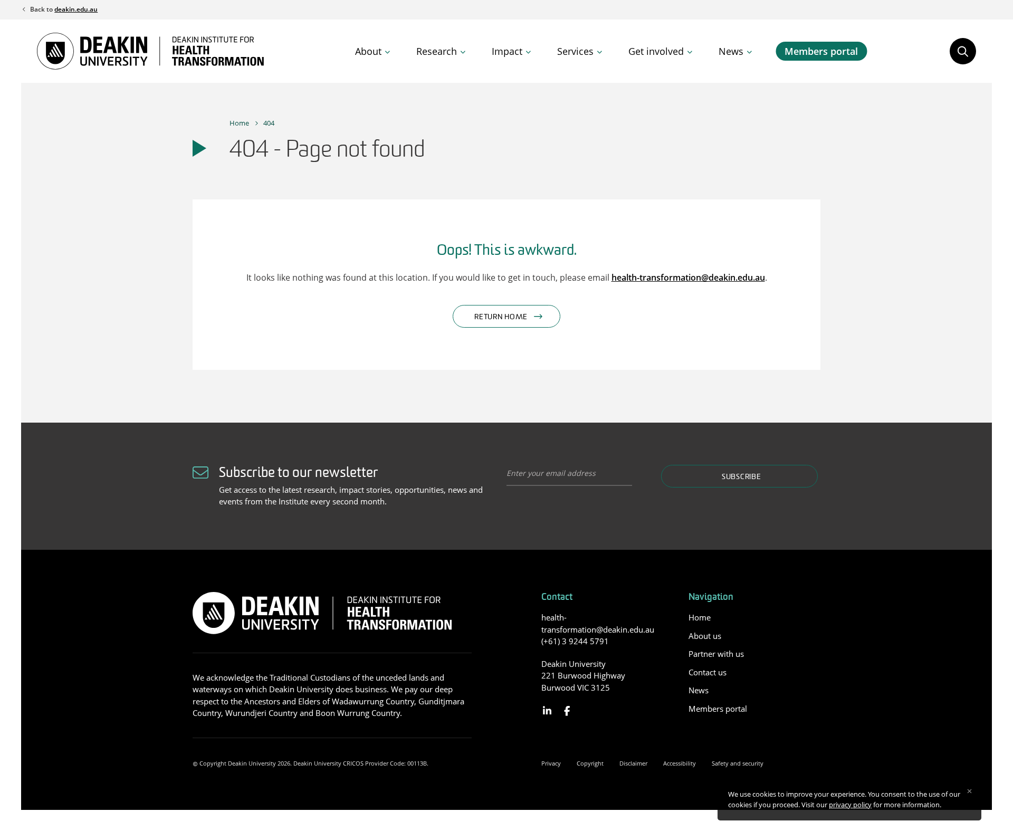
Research (436, 51)
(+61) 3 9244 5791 (575, 641)
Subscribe (741, 477)
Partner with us (716, 653)
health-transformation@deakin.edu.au (688, 277)
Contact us (708, 672)
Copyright (590, 763)
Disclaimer (633, 763)
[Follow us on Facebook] (567, 711)
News (731, 51)
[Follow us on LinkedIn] (547, 711)
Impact (507, 51)
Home (239, 123)
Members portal (821, 51)
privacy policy (850, 804)
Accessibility (679, 763)
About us (705, 636)
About (368, 51)
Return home (501, 317)
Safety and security (737, 763)
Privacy (551, 763)
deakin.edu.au (76, 9)
